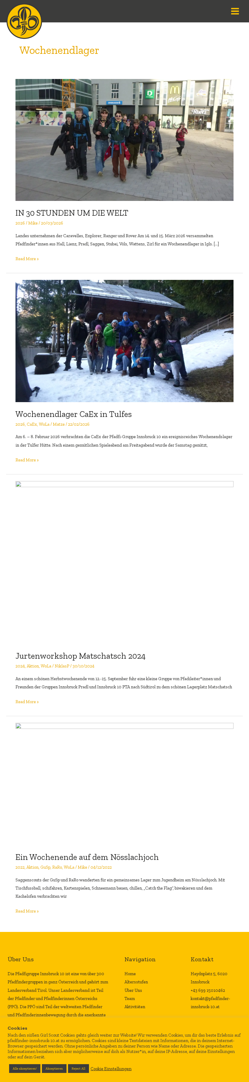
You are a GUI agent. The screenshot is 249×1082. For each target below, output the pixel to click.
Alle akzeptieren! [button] (25, 1069)
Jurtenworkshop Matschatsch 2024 (80, 656)
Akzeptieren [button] (54, 1069)
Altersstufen (136, 982)
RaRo (57, 867)
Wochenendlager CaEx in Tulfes (73, 414)
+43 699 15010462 (208, 990)
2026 (20, 223)
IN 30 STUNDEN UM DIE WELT (71, 213)
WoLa (44, 424)
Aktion (33, 666)
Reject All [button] (78, 1069)
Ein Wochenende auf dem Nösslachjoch (87, 857)
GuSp (45, 867)
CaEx (32, 424)
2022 (20, 867)
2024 (20, 666)
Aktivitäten (134, 1006)
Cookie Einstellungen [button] (110, 1068)
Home (130, 973)
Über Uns (133, 990)
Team (129, 998)
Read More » (27, 258)
